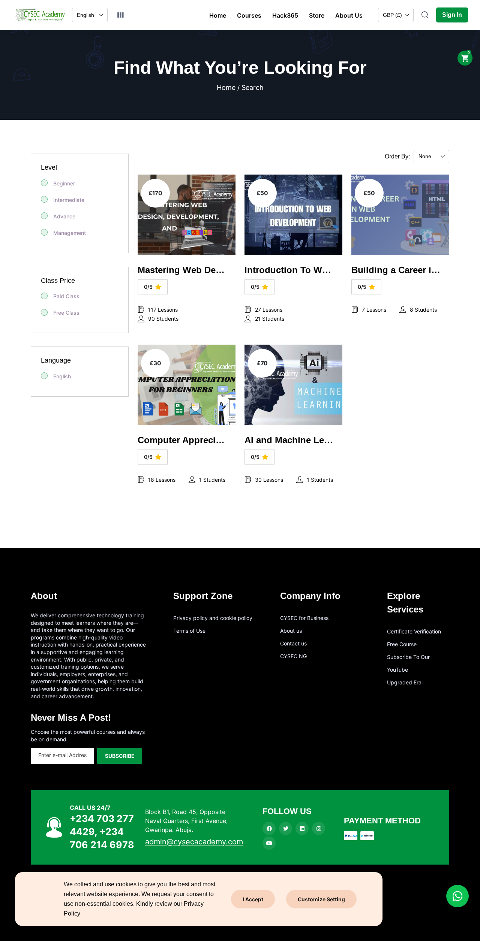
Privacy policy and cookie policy (212, 618)
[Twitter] (285, 828)
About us (291, 630)
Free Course (402, 644)
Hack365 (285, 15)
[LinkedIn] (302, 828)
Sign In (452, 15)
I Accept (253, 899)
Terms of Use (189, 630)
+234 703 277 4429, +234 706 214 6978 (102, 831)
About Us (349, 15)
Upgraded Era (404, 682)
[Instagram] (318, 828)
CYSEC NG (293, 656)
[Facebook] (269, 828)
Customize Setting (321, 899)
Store (316, 15)
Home (217, 15)
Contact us (293, 643)
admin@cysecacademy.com (194, 841)
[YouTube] (269, 843)
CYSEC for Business (304, 618)
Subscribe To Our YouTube (408, 663)
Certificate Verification (414, 631)
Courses (249, 15)
